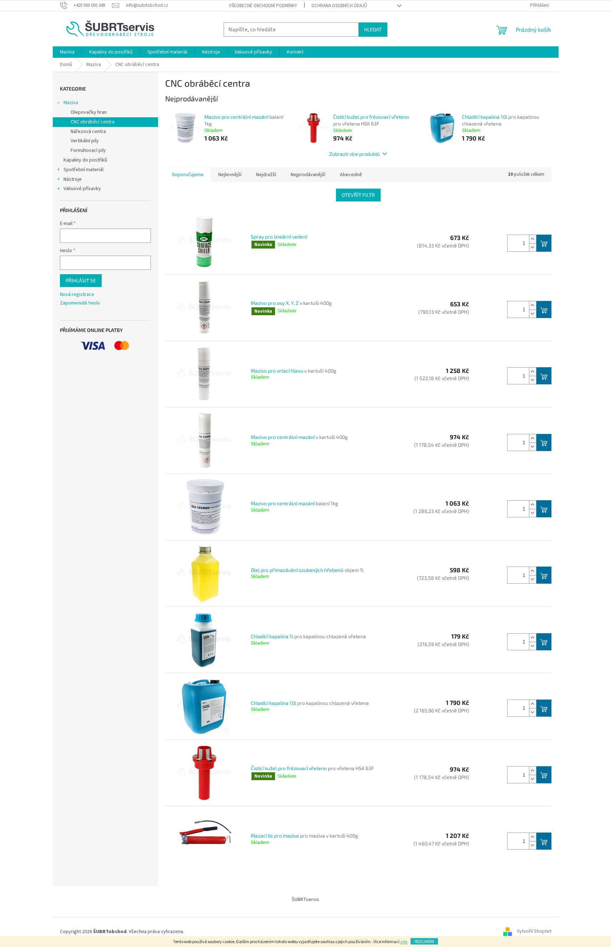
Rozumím (424, 941)
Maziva (70, 102)
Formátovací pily (88, 150)
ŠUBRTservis (305, 899)
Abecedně (351, 174)
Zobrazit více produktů (354, 154)
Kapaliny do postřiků (85, 160)
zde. (404, 942)
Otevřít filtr (358, 195)
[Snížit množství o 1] (532, 247)
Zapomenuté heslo (80, 303)
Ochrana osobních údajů (339, 5)
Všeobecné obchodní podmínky (263, 5)
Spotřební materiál (83, 169)
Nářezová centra (88, 131)
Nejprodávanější (308, 174)
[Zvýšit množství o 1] (532, 239)
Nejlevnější (229, 174)
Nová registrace (77, 294)
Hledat (373, 29)
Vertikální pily (85, 140)
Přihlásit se (81, 280)
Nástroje (72, 179)
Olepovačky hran (89, 112)
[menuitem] (67, 52)
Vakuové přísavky (82, 188)
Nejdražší (266, 174)
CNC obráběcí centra (92, 122)
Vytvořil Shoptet (534, 931)
